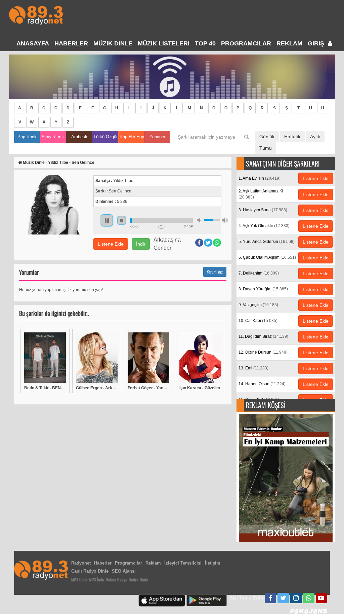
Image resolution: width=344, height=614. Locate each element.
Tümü (265, 148)
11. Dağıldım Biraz (263, 336)
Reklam (289, 43)
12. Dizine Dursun (263, 352)
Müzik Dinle (112, 43)
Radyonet (81, 563)
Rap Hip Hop (132, 136)
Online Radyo (116, 579)
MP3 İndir (96, 579)
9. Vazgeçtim (258, 304)
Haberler (103, 563)
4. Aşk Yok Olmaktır (264, 225)
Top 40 (205, 43)
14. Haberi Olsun (262, 384)
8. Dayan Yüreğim (263, 289)
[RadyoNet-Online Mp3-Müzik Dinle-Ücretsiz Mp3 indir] (36, 15)
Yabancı (157, 136)
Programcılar (246, 43)
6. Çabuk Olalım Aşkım (267, 257)
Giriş (317, 43)
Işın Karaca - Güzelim (199, 388)
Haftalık (292, 136)
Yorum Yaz (215, 272)
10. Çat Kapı (258, 320)
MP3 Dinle (79, 579)
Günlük (266, 136)
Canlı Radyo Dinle (90, 571)
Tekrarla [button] (161, 227)
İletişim (212, 563)
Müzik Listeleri (163, 43)
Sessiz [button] (200, 220)
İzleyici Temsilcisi (183, 563)
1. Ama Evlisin (260, 178)
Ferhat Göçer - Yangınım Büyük (148, 388)
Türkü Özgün (105, 136)
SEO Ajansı (124, 571)
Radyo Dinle (138, 579)
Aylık (315, 136)
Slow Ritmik (53, 136)
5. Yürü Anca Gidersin (267, 241)
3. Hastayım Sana (263, 210)
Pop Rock (27, 136)
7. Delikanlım (259, 273)
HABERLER (71, 43)
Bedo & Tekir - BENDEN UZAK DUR (45, 388)
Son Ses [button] (225, 220)
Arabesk (79, 136)
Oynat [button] (107, 220)
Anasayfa (32, 43)
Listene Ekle (111, 244)
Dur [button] (121, 220)
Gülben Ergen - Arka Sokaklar (97, 388)
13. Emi (253, 368)
